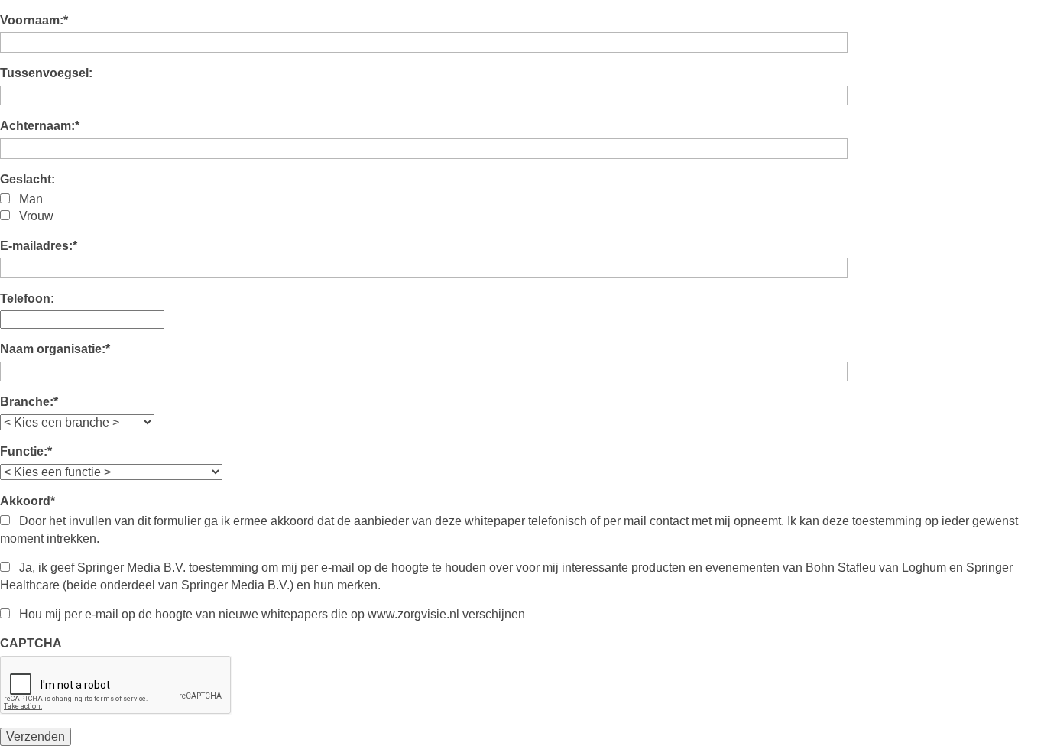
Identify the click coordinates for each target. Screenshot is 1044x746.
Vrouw (36, 215)
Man (31, 199)
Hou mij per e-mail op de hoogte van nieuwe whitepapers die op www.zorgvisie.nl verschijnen (272, 614)
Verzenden (35, 736)
